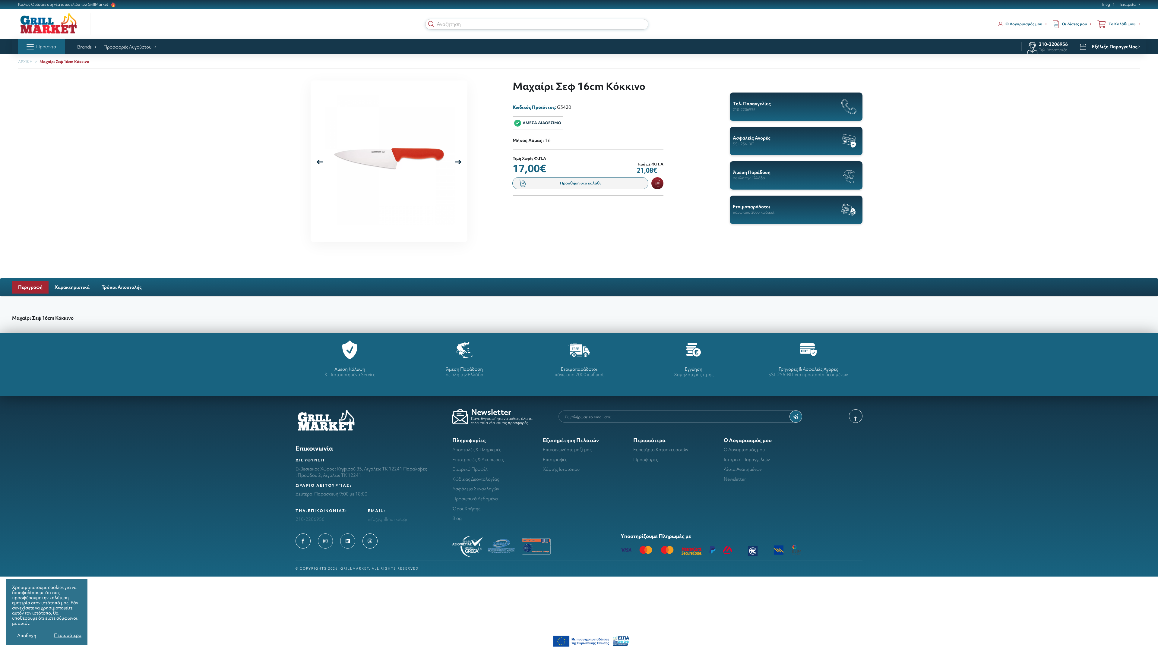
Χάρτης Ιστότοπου (561, 469)
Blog (1106, 4)
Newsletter (735, 479)
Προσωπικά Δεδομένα (475, 498)
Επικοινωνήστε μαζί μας (567, 449)
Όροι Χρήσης (466, 508)
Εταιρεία (1128, 4)
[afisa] (591, 640)
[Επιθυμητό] (657, 183)
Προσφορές (645, 459)
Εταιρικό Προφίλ (470, 469)
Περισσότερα (67, 635)
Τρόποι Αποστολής (122, 287)
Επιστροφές (555, 459)
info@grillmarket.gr (388, 519)
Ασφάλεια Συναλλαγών (475, 489)
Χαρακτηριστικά (72, 287)
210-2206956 (1053, 44)
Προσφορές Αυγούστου (127, 47)
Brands (84, 47)
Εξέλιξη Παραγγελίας (1115, 47)
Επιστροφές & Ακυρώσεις (478, 459)
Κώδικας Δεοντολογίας (475, 479)
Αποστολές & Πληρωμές (476, 449)
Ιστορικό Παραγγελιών (747, 459)
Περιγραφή (30, 287)
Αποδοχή (26, 635)
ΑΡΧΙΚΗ (25, 61)
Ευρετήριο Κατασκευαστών (660, 449)
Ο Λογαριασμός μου (744, 449)
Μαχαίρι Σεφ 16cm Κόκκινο (64, 61)
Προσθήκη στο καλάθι (580, 183)
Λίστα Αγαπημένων (743, 469)
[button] (431, 24)
